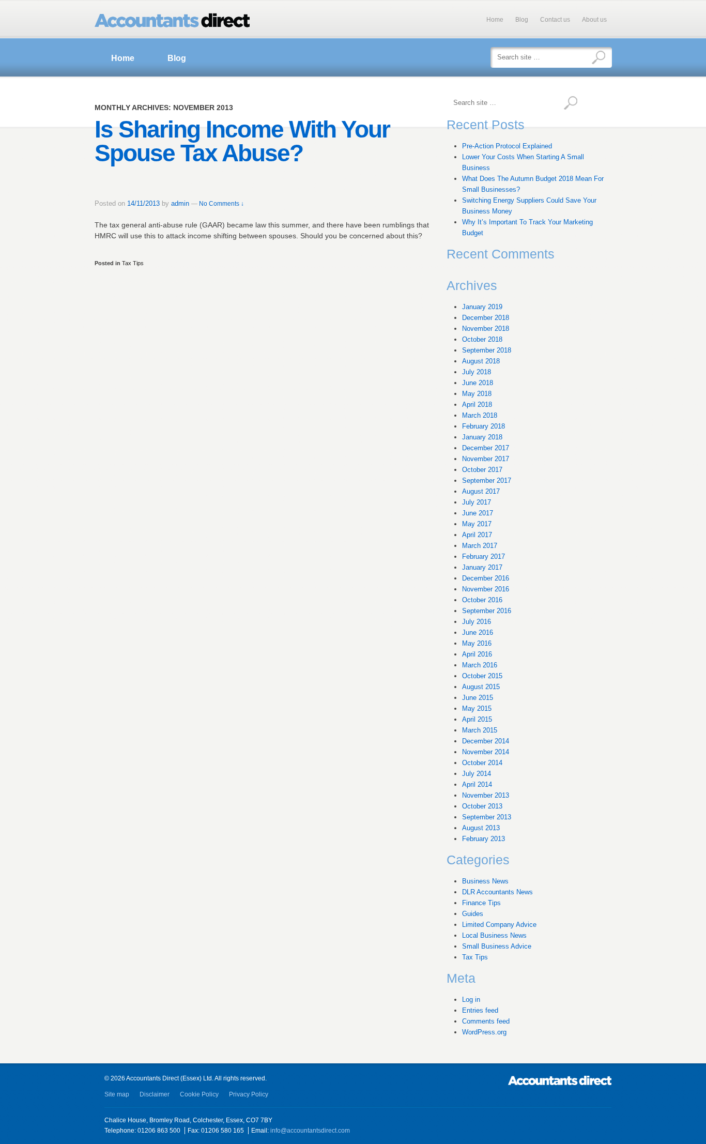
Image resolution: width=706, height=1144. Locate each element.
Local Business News (494, 935)
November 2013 (485, 795)
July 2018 (476, 372)
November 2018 (485, 328)
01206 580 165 (222, 1130)
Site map (116, 1094)
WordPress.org (484, 1032)
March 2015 (479, 730)
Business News (485, 881)
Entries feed (480, 1010)
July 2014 (476, 773)
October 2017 (482, 470)
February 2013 (483, 839)
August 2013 (481, 828)
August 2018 (481, 361)
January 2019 (482, 307)
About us (594, 19)
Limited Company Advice (499, 924)
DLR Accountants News (497, 892)
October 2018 (482, 339)
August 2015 (481, 687)
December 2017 (485, 448)
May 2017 (477, 524)
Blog (521, 19)
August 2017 (481, 491)
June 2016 (477, 632)
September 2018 (486, 350)
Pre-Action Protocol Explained (507, 146)
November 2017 (485, 459)
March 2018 (479, 415)
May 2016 (477, 643)
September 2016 (486, 611)
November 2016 (485, 589)
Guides (472, 914)
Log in (471, 999)
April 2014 (477, 784)
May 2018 (477, 394)
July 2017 (476, 502)
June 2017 (477, 513)
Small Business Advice (496, 946)
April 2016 (477, 654)
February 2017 (483, 556)
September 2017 (486, 480)
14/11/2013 (143, 203)
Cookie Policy (199, 1094)
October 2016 (482, 600)
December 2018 (485, 318)
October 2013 (482, 806)
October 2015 (482, 676)
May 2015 (477, 708)
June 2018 (477, 383)
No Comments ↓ (221, 203)
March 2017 (479, 546)
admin (180, 203)
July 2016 (476, 622)
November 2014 (485, 752)
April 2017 (477, 535)
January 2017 (482, 567)
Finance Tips (481, 903)
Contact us (555, 19)
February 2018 (483, 426)
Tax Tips (133, 263)
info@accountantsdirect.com (310, 1130)
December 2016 (485, 578)
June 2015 (477, 697)
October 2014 (482, 763)
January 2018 (482, 437)
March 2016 (479, 665)
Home (494, 19)
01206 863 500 (158, 1130)
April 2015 (477, 719)
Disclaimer (155, 1094)
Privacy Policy (248, 1094)
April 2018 (477, 404)
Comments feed (486, 1021)
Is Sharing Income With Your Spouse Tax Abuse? (242, 141)
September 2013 (486, 817)
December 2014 (485, 741)
